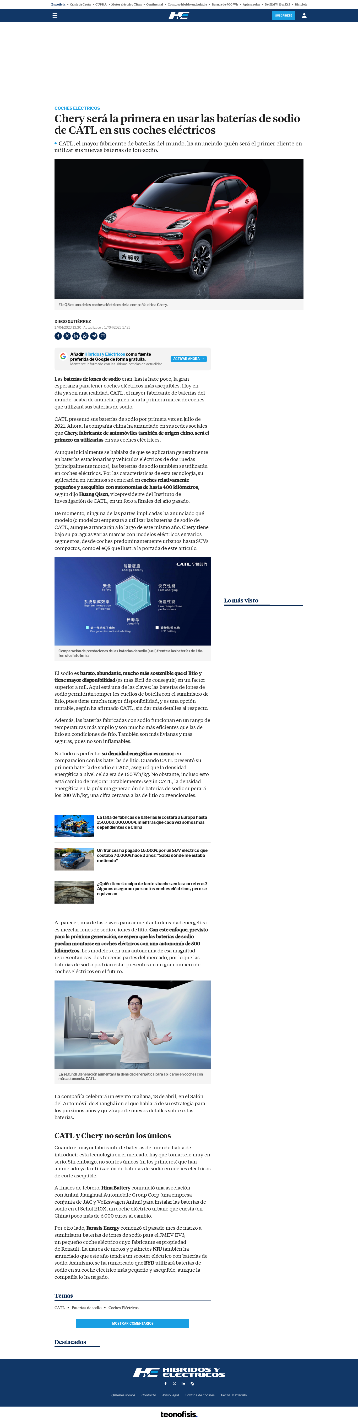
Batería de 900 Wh (225, 4)
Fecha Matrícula (234, 1395)
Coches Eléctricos (77, 108)
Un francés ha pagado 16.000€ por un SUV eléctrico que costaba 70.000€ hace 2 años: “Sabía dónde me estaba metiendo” (152, 855)
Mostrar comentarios (133, 1323)
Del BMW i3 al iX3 (277, 4)
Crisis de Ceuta (80, 4)
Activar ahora (186, 359)
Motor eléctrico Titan (126, 4)
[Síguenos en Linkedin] (183, 1383)
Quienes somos (123, 1395)
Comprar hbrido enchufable (187, 4)
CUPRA (101, 4)
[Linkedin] (76, 336)
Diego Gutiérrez (73, 321)
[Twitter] (67, 336)
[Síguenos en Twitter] (174, 1383)
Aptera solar (251, 4)
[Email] (102, 336)
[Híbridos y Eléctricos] (179, 1372)
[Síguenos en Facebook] (165, 1383)
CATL (60, 1308)
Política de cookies (200, 1395)
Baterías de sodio (86, 1308)
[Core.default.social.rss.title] (192, 1383)
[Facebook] (58, 336)
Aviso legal (170, 1395)
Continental (154, 4)
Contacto (149, 1395)
